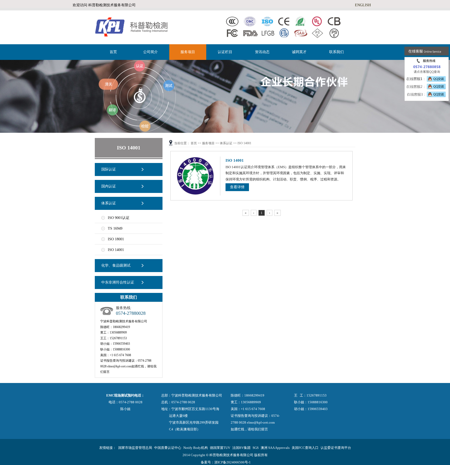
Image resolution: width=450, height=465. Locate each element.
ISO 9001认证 (118, 218)
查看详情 (237, 187)
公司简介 (150, 52)
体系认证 (108, 203)
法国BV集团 (241, 448)
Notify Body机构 (195, 448)
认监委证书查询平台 (336, 448)
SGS (256, 448)
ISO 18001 (116, 239)
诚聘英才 (299, 52)
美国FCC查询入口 (305, 448)
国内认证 (108, 186)
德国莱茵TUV (220, 448)
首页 (113, 52)
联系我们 (336, 52)
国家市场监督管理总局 (135, 448)
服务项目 (187, 52)
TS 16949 (115, 228)
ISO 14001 (116, 250)
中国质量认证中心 (167, 448)
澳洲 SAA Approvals (275, 448)
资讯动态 (262, 52)
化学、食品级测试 (115, 265)
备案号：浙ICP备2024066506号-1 (226, 462)
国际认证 (108, 169)
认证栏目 (225, 52)
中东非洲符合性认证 (117, 282)
